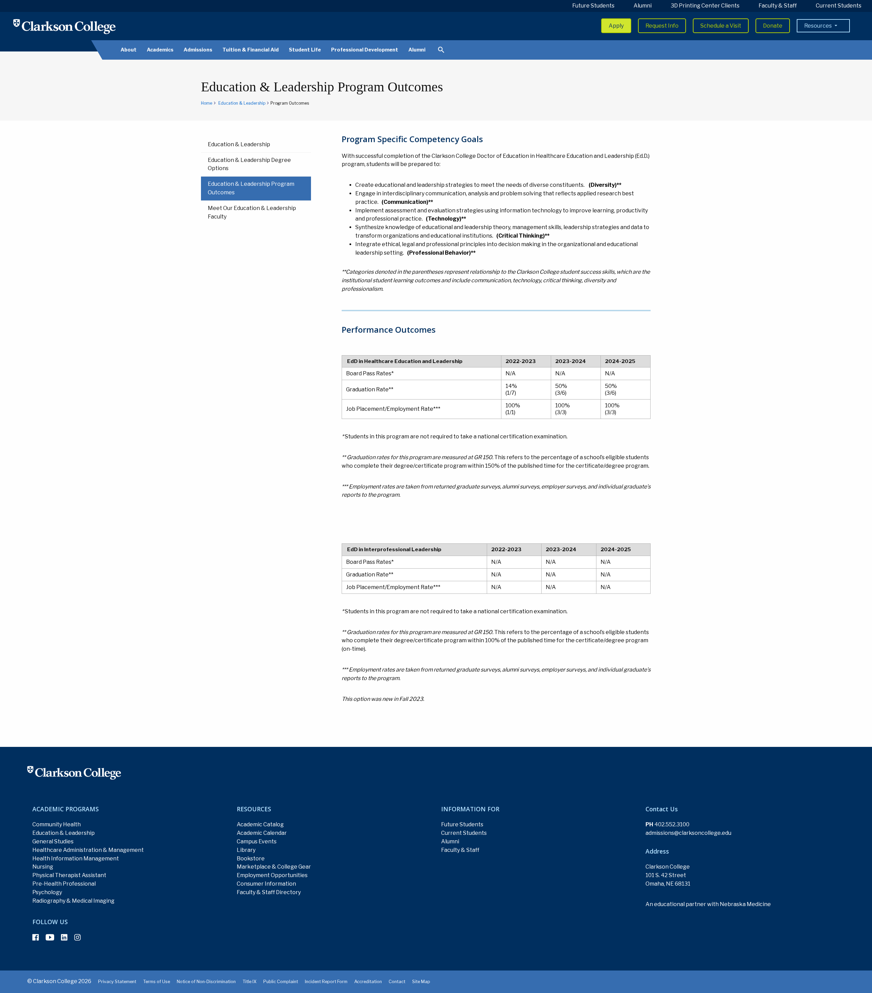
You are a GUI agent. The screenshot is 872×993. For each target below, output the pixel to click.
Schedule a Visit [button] (720, 25)
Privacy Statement (117, 981)
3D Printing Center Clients (705, 5)
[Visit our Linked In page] (64, 937)
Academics (160, 50)
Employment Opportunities (272, 875)
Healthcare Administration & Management (88, 850)
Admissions (198, 50)
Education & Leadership (241, 103)
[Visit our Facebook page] (35, 937)
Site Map (421, 981)
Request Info (662, 25)
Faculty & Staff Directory (269, 892)
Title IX (249, 981)
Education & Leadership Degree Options (249, 164)
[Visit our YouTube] (50, 937)
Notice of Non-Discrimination (206, 981)
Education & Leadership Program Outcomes (251, 188)
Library (246, 850)
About (129, 50)
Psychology (47, 892)
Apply (616, 25)
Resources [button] (818, 25)
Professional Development (364, 50)
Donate (772, 25)
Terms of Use (156, 981)
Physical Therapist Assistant (69, 875)
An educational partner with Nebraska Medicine (708, 904)
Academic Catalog (260, 824)
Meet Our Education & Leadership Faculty (252, 212)
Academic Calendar (262, 833)
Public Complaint (280, 981)
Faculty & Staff (778, 5)
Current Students (838, 5)
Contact (397, 981)
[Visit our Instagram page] (77, 937)
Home (206, 103)
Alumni (643, 5)
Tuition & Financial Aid (250, 50)
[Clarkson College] (64, 26)
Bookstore (251, 858)
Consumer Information (266, 884)
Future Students (593, 5)
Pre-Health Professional (64, 884)
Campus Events (257, 841)
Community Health (56, 824)
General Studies (53, 841)
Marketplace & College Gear (274, 866)
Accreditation (368, 981)
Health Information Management (75, 858)
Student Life (305, 50)
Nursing (42, 866)
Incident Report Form (326, 981)
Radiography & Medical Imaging (73, 901)
